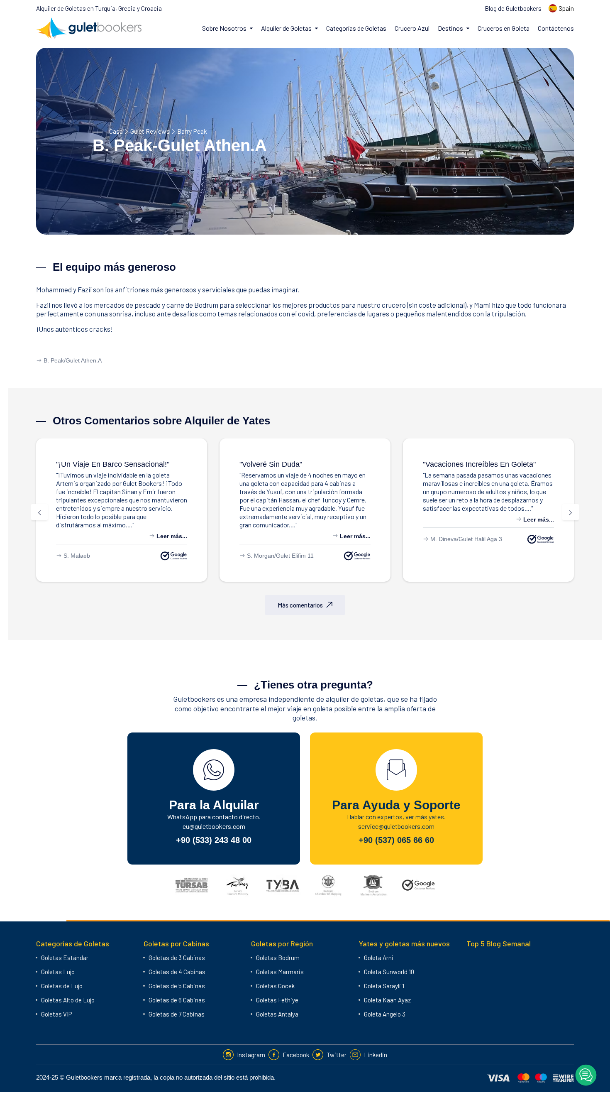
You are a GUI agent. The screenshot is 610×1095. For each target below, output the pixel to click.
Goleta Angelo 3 (384, 1014)
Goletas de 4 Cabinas (177, 971)
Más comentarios (300, 605)
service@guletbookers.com (396, 826)
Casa (116, 131)
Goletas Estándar (64, 957)
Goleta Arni (378, 957)
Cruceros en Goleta (503, 28)
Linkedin (375, 1054)
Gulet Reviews (150, 131)
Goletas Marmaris (280, 971)
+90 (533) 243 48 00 (213, 840)
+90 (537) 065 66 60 (396, 840)
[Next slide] (570, 512)
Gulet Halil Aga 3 (480, 539)
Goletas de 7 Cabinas (177, 1014)
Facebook (296, 1054)
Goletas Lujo (58, 971)
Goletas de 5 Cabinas (177, 986)
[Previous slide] (39, 512)
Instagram (251, 1054)
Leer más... (171, 536)
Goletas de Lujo (62, 986)
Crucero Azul (412, 28)
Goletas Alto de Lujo (68, 1000)
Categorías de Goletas (356, 28)
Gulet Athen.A (84, 360)
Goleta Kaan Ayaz (387, 1000)
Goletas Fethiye (277, 1000)
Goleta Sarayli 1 (384, 986)
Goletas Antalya (277, 1014)
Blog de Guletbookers (513, 8)
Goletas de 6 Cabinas (177, 1000)
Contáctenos (556, 28)
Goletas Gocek (275, 986)
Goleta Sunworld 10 (389, 971)
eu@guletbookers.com (214, 826)
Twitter (336, 1054)
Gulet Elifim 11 (295, 555)
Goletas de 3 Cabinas (177, 957)
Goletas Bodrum (278, 957)
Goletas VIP (56, 1014)
